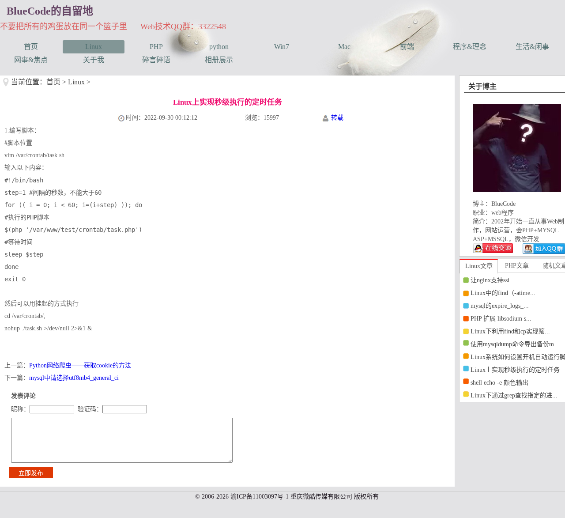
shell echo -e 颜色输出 (499, 382)
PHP (156, 46)
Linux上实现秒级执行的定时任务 (515, 370)
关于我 (93, 60)
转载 (337, 117)
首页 (31, 46)
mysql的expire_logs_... (500, 305)
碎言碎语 (156, 60)
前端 (407, 46)
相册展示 (219, 60)
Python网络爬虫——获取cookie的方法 (80, 365)
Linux (93, 46)
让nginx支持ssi (490, 280)
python (219, 46)
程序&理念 (469, 46)
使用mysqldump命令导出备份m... (515, 344)
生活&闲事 (532, 46)
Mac (344, 46)
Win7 (281, 46)
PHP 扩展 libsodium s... (501, 318)
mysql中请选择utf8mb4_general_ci (74, 377)
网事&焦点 (31, 60)
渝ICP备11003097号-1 (259, 496)
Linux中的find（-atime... (503, 293)
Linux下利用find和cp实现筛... (510, 331)
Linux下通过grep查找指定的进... (514, 395)
